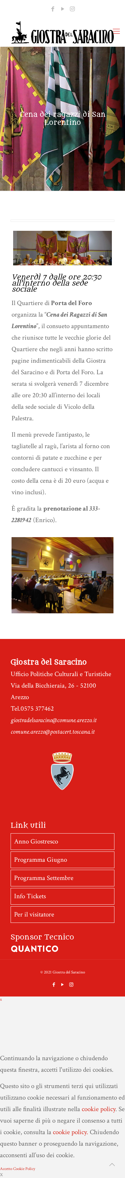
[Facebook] (53, 9)
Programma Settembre (43, 878)
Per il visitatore (34, 914)
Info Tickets (30, 896)
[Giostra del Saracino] (62, 32)
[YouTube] (62, 9)
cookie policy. (70, 1132)
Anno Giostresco (36, 841)
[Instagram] (72, 9)
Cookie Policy (24, 1169)
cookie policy (98, 1109)
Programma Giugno (40, 859)
